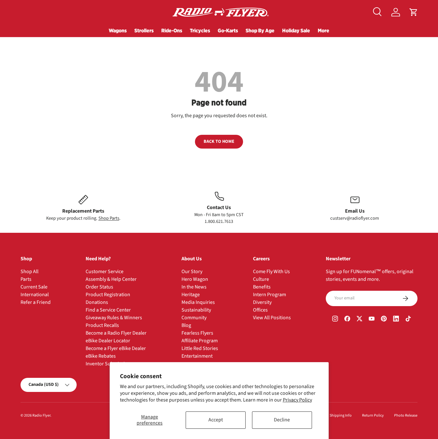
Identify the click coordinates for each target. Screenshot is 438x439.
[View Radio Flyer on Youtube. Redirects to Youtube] (372, 319)
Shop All (29, 271)
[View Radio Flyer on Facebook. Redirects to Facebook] (347, 319)
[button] (414, 12)
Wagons (118, 30)
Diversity (262, 302)
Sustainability (196, 309)
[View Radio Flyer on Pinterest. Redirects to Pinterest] (384, 319)
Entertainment (197, 356)
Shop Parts (108, 218)
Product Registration (108, 294)
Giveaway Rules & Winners (114, 317)
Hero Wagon (194, 279)
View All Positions (272, 317)
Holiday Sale (296, 30)
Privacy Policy (297, 399)
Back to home (219, 141)
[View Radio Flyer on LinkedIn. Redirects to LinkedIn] (396, 319)
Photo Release (405, 415)
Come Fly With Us (271, 271)
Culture (261, 279)
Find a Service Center (108, 309)
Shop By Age (260, 30)
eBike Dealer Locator (108, 340)
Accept (215, 419)
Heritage (190, 294)
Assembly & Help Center (111, 279)
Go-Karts (228, 30)
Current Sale (34, 286)
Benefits (262, 286)
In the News (193, 286)
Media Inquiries (198, 302)
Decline (282, 419)
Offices (260, 309)
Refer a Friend (36, 302)
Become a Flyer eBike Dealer (116, 348)
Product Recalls (102, 325)
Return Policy (373, 415)
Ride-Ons (171, 30)
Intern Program (269, 294)
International (35, 294)
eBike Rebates (101, 356)
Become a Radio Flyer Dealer (116, 333)
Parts (26, 279)
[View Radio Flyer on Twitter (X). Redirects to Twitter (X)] (359, 319)
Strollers (144, 30)
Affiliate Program (199, 340)
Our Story (191, 271)
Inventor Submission (108, 363)
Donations (97, 302)
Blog (186, 325)
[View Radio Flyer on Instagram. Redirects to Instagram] (335, 319)
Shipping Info (341, 415)
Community (193, 317)
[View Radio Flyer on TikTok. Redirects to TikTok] (408, 319)
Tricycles (200, 30)
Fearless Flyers (197, 333)
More (323, 30)
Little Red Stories (199, 348)
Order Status (99, 286)
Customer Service (104, 271)
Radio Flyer (41, 415)
